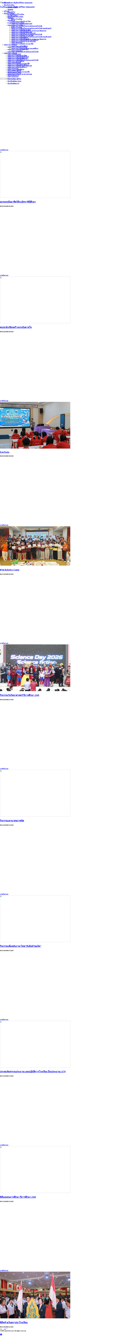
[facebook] (1, 1335)
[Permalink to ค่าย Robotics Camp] (35, 565)
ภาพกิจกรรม (4, 150)
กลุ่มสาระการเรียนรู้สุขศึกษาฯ (17, 67)
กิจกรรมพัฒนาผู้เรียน (14, 79)
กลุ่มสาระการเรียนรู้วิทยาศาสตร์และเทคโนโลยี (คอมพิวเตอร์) (31, 37)
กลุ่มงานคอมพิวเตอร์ (14, 62)
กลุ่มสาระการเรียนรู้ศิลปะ (19, 46)
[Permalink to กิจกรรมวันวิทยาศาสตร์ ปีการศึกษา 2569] (35, 690)
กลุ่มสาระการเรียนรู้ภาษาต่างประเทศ (23, 41)
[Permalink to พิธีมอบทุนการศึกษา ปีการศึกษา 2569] (35, 1192)
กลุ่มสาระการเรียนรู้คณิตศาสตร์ (21, 32)
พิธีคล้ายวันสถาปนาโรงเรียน (14, 1322)
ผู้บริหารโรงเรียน (16, 27)
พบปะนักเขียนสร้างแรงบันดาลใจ (16, 327)
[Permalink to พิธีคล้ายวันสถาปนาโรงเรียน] (35, 1318)
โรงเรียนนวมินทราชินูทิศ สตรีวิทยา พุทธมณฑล (17, 7)
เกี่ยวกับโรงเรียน (9, 13)
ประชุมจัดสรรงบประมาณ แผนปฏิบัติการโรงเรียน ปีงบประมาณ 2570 (33, 1071)
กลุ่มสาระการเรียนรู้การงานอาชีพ (22, 44)
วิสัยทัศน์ (10, 18)
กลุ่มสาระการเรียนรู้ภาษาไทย (21, 30)
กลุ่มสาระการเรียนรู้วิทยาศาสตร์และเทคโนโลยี (26, 34)
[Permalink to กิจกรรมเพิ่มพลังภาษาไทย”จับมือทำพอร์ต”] (35, 941)
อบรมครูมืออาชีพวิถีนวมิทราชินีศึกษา (18, 202)
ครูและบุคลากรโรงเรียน (15, 25)
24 (5, 1329)
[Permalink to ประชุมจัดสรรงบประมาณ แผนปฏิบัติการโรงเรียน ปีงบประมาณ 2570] (35, 1067)
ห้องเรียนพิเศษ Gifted (14, 81)
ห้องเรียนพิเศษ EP (13, 83)
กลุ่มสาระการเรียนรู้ (10, 53)
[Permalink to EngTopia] (35, 448)
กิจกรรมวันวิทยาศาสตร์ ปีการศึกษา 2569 (19, 695)
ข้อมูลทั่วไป (11, 20)
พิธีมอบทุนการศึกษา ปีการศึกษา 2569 (18, 1197)
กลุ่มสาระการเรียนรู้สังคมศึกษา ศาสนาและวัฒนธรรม (28, 39)
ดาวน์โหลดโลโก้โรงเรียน (15, 23)
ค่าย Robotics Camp (9, 570)
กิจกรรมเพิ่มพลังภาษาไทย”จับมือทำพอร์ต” (20, 946)
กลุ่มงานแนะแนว (16, 51)
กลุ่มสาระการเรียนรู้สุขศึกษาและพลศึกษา (24, 48)
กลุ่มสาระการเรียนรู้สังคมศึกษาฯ (18, 65)
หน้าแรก (6, 11)
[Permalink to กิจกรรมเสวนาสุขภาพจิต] (35, 816)
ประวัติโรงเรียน (12, 16)
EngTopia (4, 452)
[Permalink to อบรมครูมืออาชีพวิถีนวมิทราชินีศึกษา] (35, 197)
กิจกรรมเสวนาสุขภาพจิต (12, 820)
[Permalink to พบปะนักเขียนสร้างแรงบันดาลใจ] (35, 322)
